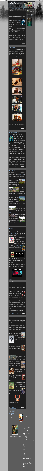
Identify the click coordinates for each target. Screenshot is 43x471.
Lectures (14, 314)
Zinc (21, 54)
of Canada (23, 174)
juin (23, 455)
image (10, 212)
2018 (23, 444)
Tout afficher (33, 440)
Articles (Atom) (13, 411)
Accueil (24, 8)
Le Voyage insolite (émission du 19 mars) (14, 132)
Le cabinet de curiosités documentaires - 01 (14, 317)
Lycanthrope (20, 76)
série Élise (19, 20)
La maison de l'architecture (17, 55)
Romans (13, 8)
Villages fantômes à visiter (12, 170)
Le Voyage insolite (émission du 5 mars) (27, 462)
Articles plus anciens (22, 410)
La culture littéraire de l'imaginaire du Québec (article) (30, 416)
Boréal (16, 230)
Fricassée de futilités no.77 (25, 430)
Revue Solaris (24, 431)
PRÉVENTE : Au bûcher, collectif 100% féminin (27, 433)
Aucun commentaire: (19, 313)
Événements (19, 8)
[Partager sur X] (23, 43)
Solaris (11, 246)
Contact (21, 8)
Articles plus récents (12, 410)
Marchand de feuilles (16, 76)
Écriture (12, 408)
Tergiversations (10, 279)
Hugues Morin (24, 428)
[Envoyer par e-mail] (21, 128)
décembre (24, 450)
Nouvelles (16, 8)
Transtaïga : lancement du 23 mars (13, 47)
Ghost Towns (20, 174)
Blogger (25, 469)
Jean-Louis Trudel (25, 437)
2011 (23, 466)
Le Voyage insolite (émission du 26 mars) (27, 458)
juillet (23, 454)
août (23, 453)
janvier (24, 465)
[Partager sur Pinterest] (24, 43)
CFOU (12, 314)
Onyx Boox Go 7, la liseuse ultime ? (26, 436)
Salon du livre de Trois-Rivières (13, 233)
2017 (23, 445)
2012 (23, 449)
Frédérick (20, 355)
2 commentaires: (18, 166)
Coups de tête (23, 15)
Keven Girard (24, 434)
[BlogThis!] (22, 43)
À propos (10, 8)
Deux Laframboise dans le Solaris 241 (26, 427)
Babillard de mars (11, 228)
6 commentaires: (18, 407)
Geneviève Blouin (24, 425)
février (24, 464)
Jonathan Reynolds (25, 439)
